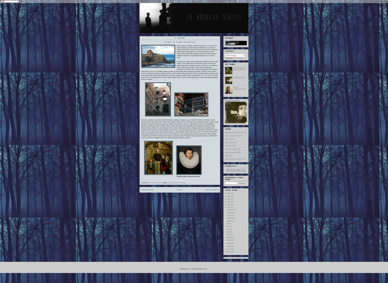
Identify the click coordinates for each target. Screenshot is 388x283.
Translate (240, 58)
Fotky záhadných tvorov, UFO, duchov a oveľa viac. (235, 170)
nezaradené (229, 146)
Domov (179, 190)
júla (228, 223)
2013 (229, 252)
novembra (230, 212)
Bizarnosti (228, 139)
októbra (229, 215)
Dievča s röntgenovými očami (239, 88)
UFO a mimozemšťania (232, 136)
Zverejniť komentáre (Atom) (186, 196)
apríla (229, 232)
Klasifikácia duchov (239, 77)
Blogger (204, 269)
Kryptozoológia (230, 142)
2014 (229, 249)
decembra (230, 210)
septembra (230, 218)
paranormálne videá (231, 152)
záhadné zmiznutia (231, 149)
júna (228, 226)
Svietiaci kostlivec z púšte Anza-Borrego (239, 68)
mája (228, 229)
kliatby (227, 155)
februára (230, 237)
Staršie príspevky (212, 190)
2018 (229, 204)
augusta (229, 221)
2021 (229, 196)
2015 (229, 246)
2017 (229, 207)
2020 (229, 199)
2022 (229, 193)
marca (229, 234)
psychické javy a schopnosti (234, 159)
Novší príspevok (147, 190)
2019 (229, 202)
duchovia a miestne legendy (177, 183)
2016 (229, 243)
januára (229, 240)
